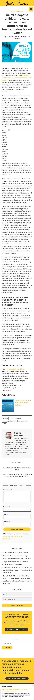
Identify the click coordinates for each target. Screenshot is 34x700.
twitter (4, 423)
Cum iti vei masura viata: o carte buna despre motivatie (23, 402)
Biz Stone (5, 418)
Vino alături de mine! (16, 629)
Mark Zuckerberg (22, 421)
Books (13, 11)
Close (32, 686)
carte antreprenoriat (16, 418)
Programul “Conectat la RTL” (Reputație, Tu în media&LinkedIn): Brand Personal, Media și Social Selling (17, 570)
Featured (20, 11)
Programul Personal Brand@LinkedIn (15, 552)
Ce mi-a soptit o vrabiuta (9, 421)
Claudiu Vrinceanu (21, 36)
